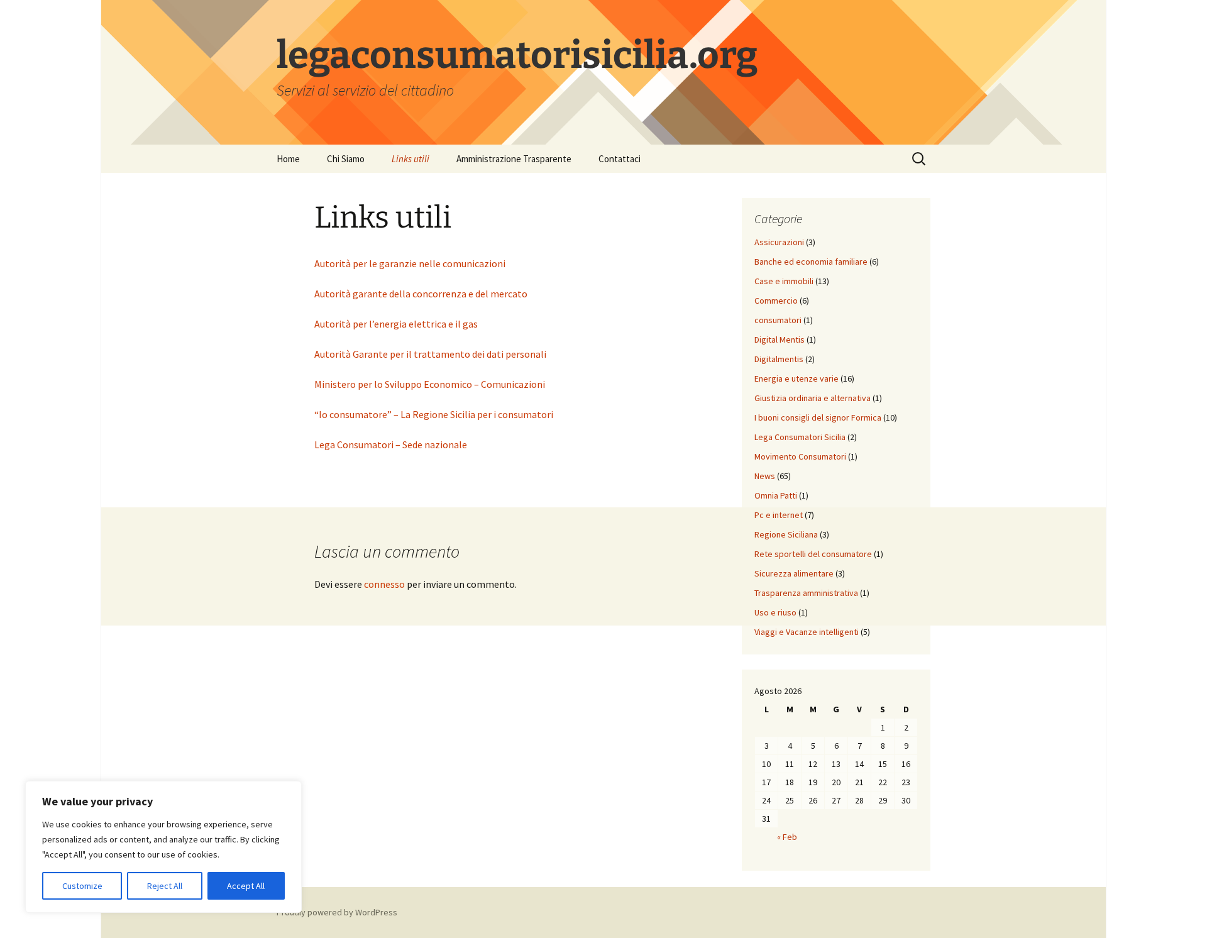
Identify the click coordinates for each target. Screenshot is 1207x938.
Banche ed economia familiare (811, 261)
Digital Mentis (779, 339)
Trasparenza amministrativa (806, 593)
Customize (82, 885)
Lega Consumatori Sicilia (800, 437)
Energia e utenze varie (796, 378)
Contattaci (619, 159)
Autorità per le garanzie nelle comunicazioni (409, 263)
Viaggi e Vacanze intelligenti (806, 631)
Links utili (410, 159)
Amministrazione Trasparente (513, 159)
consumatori (778, 320)
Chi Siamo (346, 159)
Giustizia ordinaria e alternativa (812, 398)
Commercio (776, 300)
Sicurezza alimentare (794, 573)
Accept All (246, 885)
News (764, 476)
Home (288, 159)
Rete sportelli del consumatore (813, 554)
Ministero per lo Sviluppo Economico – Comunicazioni (429, 384)
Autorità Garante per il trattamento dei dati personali (430, 354)
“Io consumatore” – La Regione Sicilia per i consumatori (433, 414)
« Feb (787, 836)
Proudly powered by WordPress (337, 912)
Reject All (164, 885)
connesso (384, 584)
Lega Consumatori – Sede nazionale (390, 444)
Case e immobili (783, 281)
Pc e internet (778, 515)
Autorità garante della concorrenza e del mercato (420, 293)
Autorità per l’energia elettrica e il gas (396, 323)
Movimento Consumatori (800, 456)
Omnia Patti (775, 495)
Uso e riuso (775, 612)
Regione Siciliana (786, 534)
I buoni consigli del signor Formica (817, 417)
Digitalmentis (778, 359)
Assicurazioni (779, 242)
